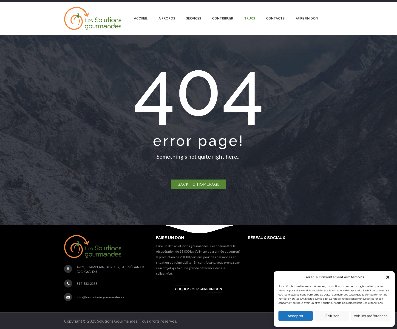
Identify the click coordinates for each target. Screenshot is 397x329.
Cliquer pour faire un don (198, 289)
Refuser (332, 316)
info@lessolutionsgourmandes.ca (100, 297)
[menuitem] (141, 18)
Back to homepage (199, 184)
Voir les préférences (371, 316)
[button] (388, 277)
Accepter (295, 316)
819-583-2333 (87, 283)
